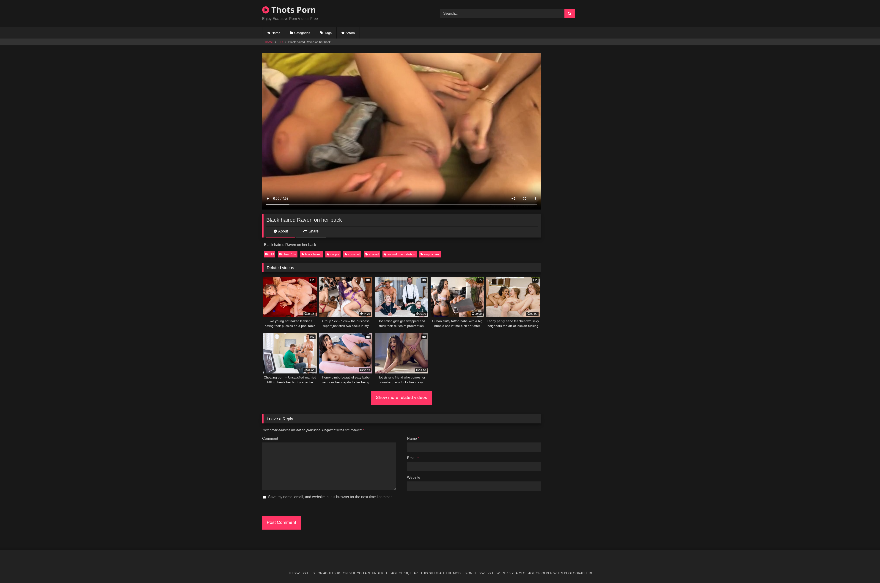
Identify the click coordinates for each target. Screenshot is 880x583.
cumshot (354, 254)
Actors (350, 33)
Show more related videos (401, 397)
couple (334, 254)
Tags (328, 33)
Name (413, 438)
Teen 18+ (290, 254)
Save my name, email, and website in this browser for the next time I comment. (331, 497)
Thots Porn (292, 9)
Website (413, 477)
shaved (374, 254)
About (283, 231)
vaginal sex (431, 254)
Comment (270, 438)
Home (276, 33)
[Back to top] (866, 569)
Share (313, 231)
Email (413, 458)
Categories (302, 33)
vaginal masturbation (401, 254)
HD (280, 42)
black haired (313, 254)
